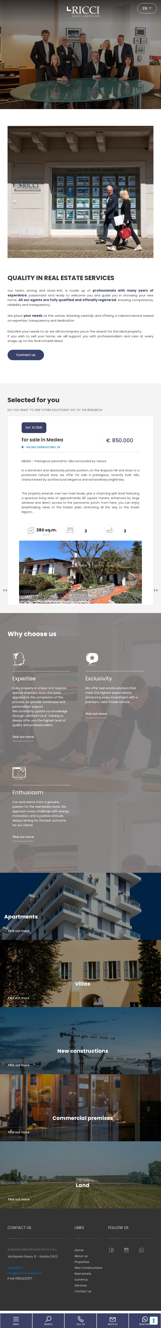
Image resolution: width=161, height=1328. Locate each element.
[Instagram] (126, 1250)
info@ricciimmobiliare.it (25, 1273)
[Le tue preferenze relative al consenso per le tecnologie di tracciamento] (154, 1321)
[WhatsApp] (141, 1250)
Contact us (25, 354)
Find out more (23, 737)
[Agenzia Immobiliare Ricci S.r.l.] (80, 11)
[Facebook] (111, 1250)
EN (145, 8)
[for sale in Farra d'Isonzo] (80, 564)
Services (81, 1285)
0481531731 (15, 1268)
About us (81, 1256)
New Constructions (88, 1268)
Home (79, 1250)
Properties (82, 1262)
